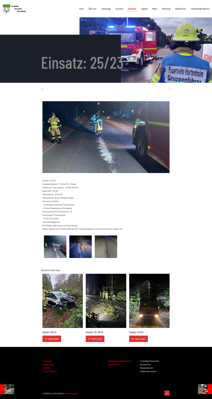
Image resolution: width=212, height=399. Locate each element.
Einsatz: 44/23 (136, 332)
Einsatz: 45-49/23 (94, 332)
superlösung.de (71, 393)
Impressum (47, 361)
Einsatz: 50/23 (49, 332)
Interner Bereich (49, 371)
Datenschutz (48, 364)
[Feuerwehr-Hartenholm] (14, 8)
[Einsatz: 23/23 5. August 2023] (7, 389)
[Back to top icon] (167, 393)
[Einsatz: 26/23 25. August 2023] (205, 389)
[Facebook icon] (161, 393)
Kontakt (46, 368)
